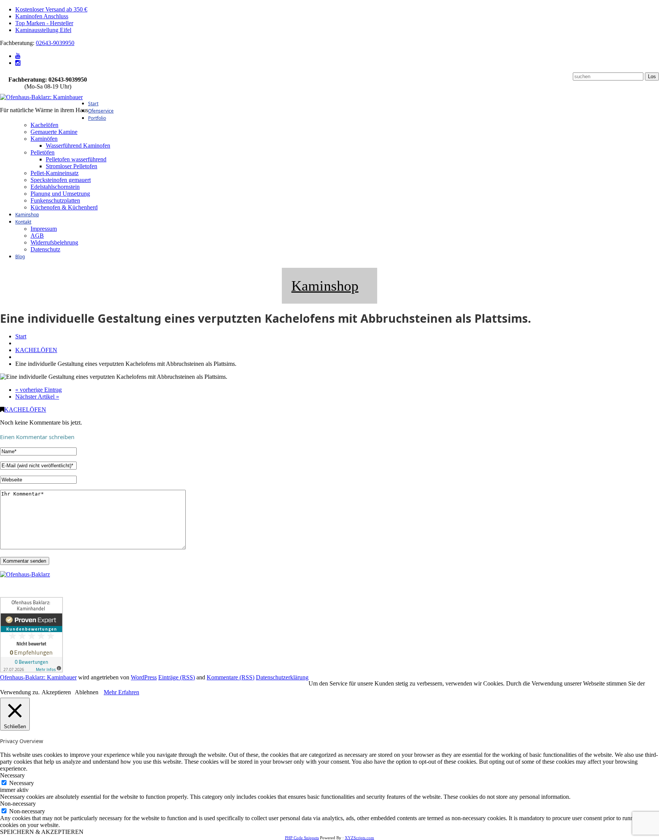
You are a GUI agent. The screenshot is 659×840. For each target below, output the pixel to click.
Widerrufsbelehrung (54, 242)
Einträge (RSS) (176, 677)
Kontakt (23, 222)
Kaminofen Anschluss (41, 16)
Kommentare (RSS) (230, 677)
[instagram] (18, 63)
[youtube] (18, 56)
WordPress (144, 677)
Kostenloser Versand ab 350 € (51, 9)
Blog (20, 256)
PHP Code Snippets (302, 837)
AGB (37, 235)
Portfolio (97, 118)
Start (93, 103)
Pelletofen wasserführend (76, 159)
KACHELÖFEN (36, 350)
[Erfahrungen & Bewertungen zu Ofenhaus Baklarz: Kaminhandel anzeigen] (31, 670)
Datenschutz (45, 249)
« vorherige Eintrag (38, 389)
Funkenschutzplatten (55, 200)
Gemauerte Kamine (54, 132)
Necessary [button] (12, 775)
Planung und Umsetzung (60, 193)
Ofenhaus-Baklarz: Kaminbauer (38, 677)
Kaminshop (27, 214)
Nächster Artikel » (37, 396)
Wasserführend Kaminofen (78, 145)
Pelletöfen (43, 152)
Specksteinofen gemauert (61, 180)
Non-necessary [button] (18, 803)
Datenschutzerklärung (282, 677)
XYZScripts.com (359, 837)
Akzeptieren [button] (56, 692)
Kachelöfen (44, 125)
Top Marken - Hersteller (44, 23)
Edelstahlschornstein (55, 186)
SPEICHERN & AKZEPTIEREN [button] (42, 832)
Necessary (21, 783)
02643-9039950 (55, 43)
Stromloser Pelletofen (71, 166)
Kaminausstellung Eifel (43, 30)
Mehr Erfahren (121, 692)
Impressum (44, 228)
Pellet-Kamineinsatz (55, 173)
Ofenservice (101, 111)
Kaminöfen (44, 138)
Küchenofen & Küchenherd (64, 207)
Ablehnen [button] (86, 692)
